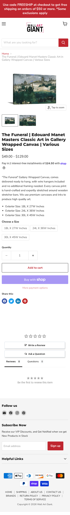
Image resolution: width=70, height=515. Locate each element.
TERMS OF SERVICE (35, 499)
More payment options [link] (35, 287)
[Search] (63, 43)
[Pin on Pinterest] (25, 301)
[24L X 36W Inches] (44, 232)
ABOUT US (36, 492)
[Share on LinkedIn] (18, 301)
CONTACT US (53, 492)
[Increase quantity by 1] (33, 255)
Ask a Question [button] (36, 353)
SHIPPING (21, 492)
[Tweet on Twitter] (11, 301)
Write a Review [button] (36, 345)
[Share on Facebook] (4, 301)
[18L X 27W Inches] (16, 232)
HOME (8, 492)
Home (5, 53)
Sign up (55, 446)
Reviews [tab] (11, 361)
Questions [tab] (33, 361)
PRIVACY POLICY (51, 496)
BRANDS (11, 496)
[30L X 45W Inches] (16, 241)
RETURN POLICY (29, 496)
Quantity (6, 247)
